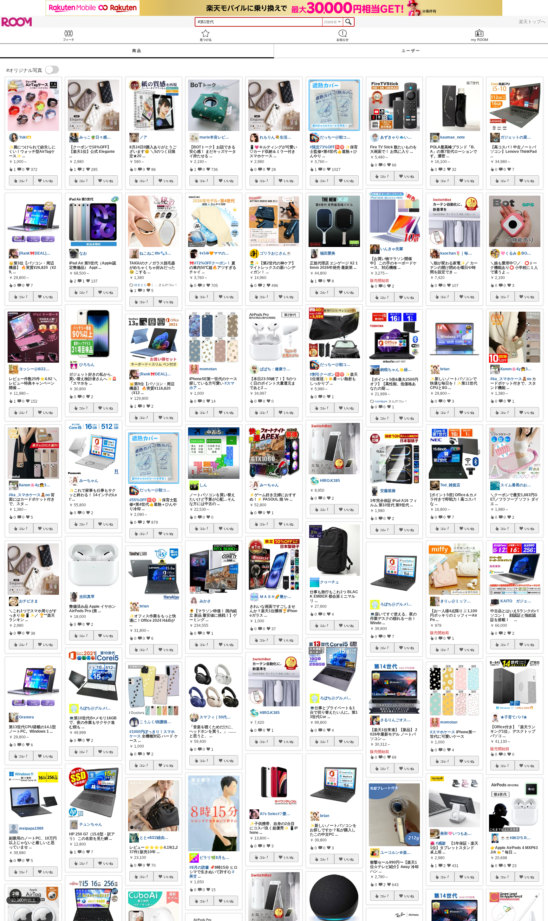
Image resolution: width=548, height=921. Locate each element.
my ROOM (479, 35)
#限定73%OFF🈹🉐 (327, 147)
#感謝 (441, 843)
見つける (205, 35)
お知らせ (342, 35)
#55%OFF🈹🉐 (142, 500)
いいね (48, 180)
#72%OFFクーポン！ (212, 263)
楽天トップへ (532, 21)
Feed (68, 35)
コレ (22, 180)
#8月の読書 (199, 867)
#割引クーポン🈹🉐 (327, 374)
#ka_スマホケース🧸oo (29, 495)
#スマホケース (442, 732)
